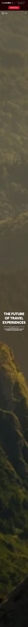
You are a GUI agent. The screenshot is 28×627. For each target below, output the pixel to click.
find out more (14, 7)
